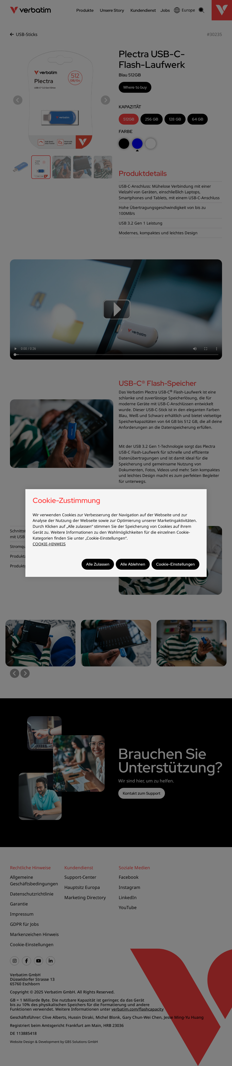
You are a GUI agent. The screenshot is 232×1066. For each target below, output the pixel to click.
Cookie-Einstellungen (175, 564)
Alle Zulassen (97, 564)
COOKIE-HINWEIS (49, 544)
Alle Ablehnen (132, 564)
